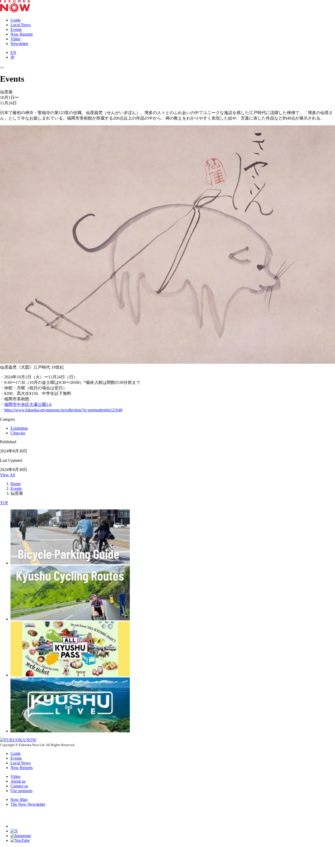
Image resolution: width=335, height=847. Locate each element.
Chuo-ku (17, 433)
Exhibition (19, 428)
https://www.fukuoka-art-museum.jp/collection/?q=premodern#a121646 (63, 410)
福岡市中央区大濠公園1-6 (28, 404)
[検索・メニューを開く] (2, 67)
